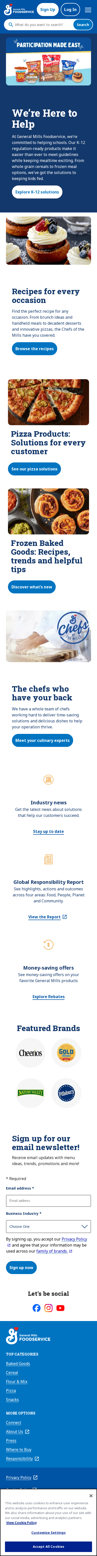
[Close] (91, 1495)
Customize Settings (48, 1532)
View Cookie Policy (21, 1522)
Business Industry (24, 1213)
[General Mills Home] (28, 1336)
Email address (20, 1188)
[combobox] (43, 25)
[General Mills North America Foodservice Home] (19, 9)
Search (83, 24)
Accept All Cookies (48, 1546)
